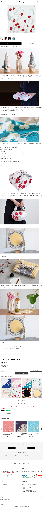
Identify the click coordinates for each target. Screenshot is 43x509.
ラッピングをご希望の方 (21, 403)
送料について (3, 468)
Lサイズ (26, 455)
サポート (2, 481)
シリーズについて (11, 43)
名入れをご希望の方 (21, 400)
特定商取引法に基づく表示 (5, 499)
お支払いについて (26, 468)
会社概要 (2, 497)
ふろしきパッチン (4, 225)
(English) (30, 491)
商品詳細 (32, 43)
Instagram (31, 447)
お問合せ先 (24, 481)
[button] (1, 429)
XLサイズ (36, 455)
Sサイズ (6, 455)
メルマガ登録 (11, 447)
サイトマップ (2, 504)
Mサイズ (16, 455)
